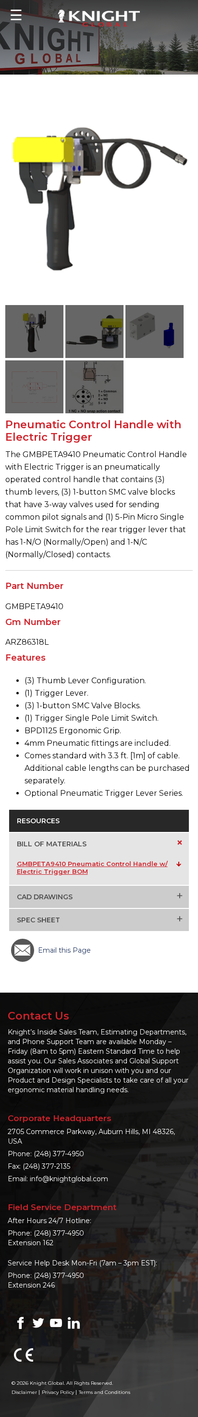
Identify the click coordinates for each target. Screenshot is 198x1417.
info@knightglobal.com (69, 1178)
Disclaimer (24, 1392)
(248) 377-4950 (59, 1153)
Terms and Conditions (104, 1392)
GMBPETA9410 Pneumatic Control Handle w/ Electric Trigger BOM (92, 867)
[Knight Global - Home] (99, 17)
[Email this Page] (22, 950)
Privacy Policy (58, 1392)
